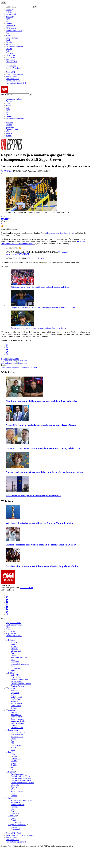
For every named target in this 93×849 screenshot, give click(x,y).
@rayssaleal (62, 252)
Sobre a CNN (11, 72)
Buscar (8, 7)
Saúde (8, 40)
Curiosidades (16, 822)
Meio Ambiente (17, 697)
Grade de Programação (14, 625)
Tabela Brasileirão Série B (21, 778)
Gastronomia (15, 829)
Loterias (14, 725)
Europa (13, 739)
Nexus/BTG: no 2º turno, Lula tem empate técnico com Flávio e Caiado (41, 425)
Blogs (8, 627)
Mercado (14, 712)
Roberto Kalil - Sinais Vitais (21, 800)
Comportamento (12, 38)
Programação (11, 66)
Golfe (13, 794)
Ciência (9, 42)
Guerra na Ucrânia (18, 732)
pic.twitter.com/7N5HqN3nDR (18, 254)
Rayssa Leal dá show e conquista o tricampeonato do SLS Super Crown (38, 328)
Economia (10, 26)
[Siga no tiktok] (7, 352)
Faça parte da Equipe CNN (16, 83)
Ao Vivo (14, 642)
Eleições (9, 12)
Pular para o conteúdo (14, 99)
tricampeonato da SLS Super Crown (60, 233)
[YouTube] (7, 602)
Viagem (14, 827)
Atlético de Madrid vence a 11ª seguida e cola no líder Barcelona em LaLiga (40, 287)
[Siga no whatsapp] (7, 354)
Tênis (8, 131)
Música (13, 763)
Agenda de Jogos (17, 774)
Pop (7, 33)
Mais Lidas (8, 372)
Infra (7, 21)
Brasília (13, 708)
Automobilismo (12, 129)
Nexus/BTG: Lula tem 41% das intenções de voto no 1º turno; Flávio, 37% (43, 448)
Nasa (13, 818)
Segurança (15, 693)
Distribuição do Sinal (14, 81)
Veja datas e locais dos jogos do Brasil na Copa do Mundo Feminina (40, 523)
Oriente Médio (16, 745)
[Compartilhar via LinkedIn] (6, 219)
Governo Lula (16, 677)
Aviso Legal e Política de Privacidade (20, 835)
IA (7, 114)
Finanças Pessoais (17, 723)
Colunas (9, 629)
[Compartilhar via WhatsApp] (8, 219)
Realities (14, 765)
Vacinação (15, 807)
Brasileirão (10, 127)
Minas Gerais (16, 706)
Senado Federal (17, 682)
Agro (8, 19)
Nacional (9, 17)
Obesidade (15, 813)
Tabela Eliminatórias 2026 (21, 780)
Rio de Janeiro (16, 703)
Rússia (13, 747)
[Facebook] (7, 600)
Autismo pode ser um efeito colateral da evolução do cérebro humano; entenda (45, 472)
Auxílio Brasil (16, 699)
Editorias (11, 640)
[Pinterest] (7, 610)
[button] (46, 192)
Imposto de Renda (18, 721)
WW (7, 108)
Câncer (13, 809)
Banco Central (16, 717)
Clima (13, 695)
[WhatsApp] (7, 614)
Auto (8, 51)
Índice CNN (15, 675)
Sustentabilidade (17, 728)
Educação (9, 53)
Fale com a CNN (12, 79)
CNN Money (11, 28)
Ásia (12, 741)
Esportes (9, 23)
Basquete (14, 787)
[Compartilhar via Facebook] (2, 219)
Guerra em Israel (17, 734)
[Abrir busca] (35, 7)
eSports (9, 136)
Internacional (11, 14)
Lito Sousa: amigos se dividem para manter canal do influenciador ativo (41, 401)
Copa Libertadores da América (22, 783)
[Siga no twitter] (7, 347)
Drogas (13, 811)
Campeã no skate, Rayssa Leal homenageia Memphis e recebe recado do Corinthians (43, 307)
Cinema (14, 761)
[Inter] (7, 595)
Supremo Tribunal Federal (21, 684)
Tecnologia (10, 44)
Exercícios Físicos (17, 805)
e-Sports (14, 796)
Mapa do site (11, 633)
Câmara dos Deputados (19, 679)
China (13, 750)
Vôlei (13, 789)
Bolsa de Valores (17, 719)
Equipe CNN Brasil (13, 68)
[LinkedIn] (7, 607)
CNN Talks (10, 55)
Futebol (9, 125)
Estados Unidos (17, 737)
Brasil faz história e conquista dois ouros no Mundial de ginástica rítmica (42, 566)
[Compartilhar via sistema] (2, 224)
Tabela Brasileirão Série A (21, 776)
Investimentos (16, 715)
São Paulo (14, 701)
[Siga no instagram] (7, 345)
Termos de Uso (11, 76)
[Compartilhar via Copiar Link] (10, 219)
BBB (13, 754)
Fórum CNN (11, 57)
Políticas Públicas (17, 686)
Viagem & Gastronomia (15, 46)
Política (9, 10)
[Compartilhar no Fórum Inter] (2, 227)
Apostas (9, 133)
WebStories (8, 501)
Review (9, 49)
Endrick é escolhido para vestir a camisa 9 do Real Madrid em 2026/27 (41, 544)
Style (8, 35)
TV (12, 769)
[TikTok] (7, 612)
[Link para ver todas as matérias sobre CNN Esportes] (11, 149)
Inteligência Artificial (14, 31)
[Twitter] (7, 598)
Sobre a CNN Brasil (13, 833)
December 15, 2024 (36, 258)
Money (8, 105)
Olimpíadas (15, 785)
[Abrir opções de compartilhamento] (5, 221)
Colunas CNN (11, 62)
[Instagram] (7, 605)
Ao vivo (9, 101)
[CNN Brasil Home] (14, 92)
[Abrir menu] (3, 2)
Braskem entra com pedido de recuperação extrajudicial (33, 495)
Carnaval (14, 756)
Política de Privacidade (14, 74)
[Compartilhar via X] (4, 219)
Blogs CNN (10, 60)
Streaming (14, 767)
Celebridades (16, 759)
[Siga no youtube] (7, 350)
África (13, 743)
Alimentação (15, 802)
